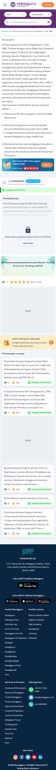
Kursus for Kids (12, 628)
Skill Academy (35, 624)
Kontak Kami (10, 729)
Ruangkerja (34, 628)
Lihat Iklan (28, 243)
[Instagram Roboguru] (15, 757)
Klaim (47, 164)
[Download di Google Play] (28, 585)
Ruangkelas (10, 651)
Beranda (5, 31)
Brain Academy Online (39, 615)
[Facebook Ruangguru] (21, 757)
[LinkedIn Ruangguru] (40, 757)
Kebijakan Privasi (13, 719)
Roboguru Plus (12, 619)
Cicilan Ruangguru (13, 697)
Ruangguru (10, 615)
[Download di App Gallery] (44, 601)
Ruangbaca (10, 647)
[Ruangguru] (28, 552)
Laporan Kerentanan (14, 706)
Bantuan (8, 738)
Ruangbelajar (11, 656)
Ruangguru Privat (13, 665)
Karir (7, 742)
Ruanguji (9, 642)
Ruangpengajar (12, 660)
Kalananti (33, 638)
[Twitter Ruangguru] (28, 757)
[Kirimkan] (7, 22)
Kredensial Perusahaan (15, 688)
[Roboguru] (23, 4)
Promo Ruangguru (13, 701)
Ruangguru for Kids (14, 633)
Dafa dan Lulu (11, 624)
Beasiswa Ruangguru (14, 692)
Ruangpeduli (10, 669)
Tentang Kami (11, 724)
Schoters (33, 633)
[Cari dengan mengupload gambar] (48, 22)
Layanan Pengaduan (14, 710)
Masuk (48, 4)
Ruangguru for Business (16, 638)
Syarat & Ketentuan (14, 715)
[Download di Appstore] (28, 601)
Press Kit (9, 733)
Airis (7, 674)
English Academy (36, 619)
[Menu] (5, 4)
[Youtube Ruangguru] (34, 757)
